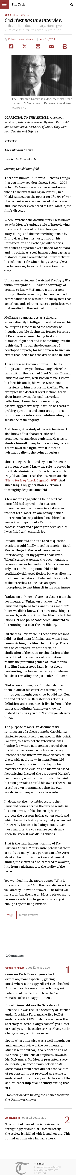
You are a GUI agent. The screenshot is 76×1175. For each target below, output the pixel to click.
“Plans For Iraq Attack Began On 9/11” (30, 480)
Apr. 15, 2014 (47, 39)
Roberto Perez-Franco (21, 39)
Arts (7, 15)
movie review (21, 15)
